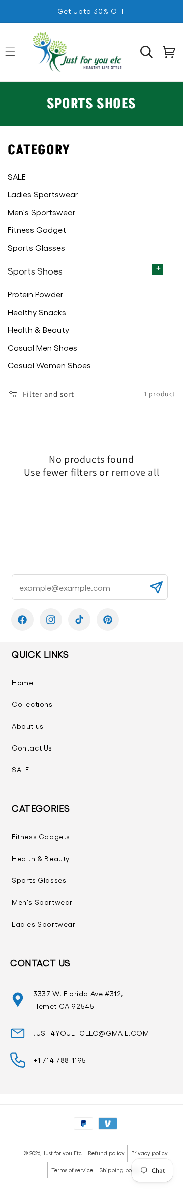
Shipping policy (120, 1170)
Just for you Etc (62, 1153)
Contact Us (32, 747)
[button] (146, 52)
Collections (32, 704)
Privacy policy (149, 1153)
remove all (135, 472)
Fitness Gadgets (41, 836)
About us (28, 726)
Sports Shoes (35, 270)
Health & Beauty (41, 858)
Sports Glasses (39, 880)
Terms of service (72, 1170)
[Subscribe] (156, 587)
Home (22, 682)
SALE (20, 769)
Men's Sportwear (42, 902)
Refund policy (106, 1153)
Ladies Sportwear (44, 923)
